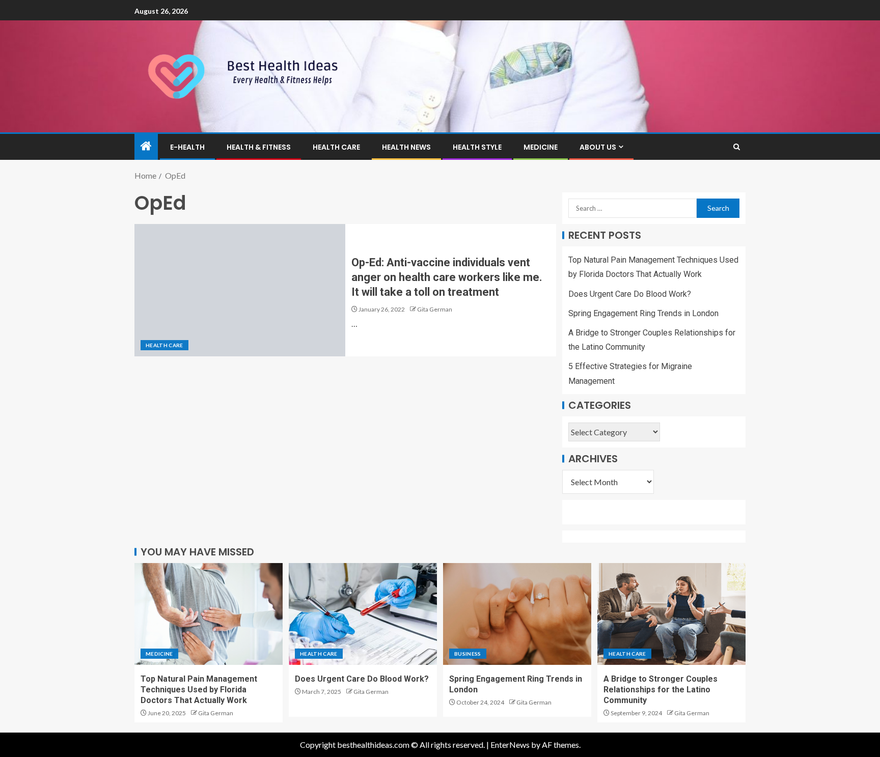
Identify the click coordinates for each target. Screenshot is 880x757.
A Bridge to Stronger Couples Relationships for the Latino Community (660, 690)
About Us (598, 147)
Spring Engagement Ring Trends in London (643, 313)
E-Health (187, 147)
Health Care (336, 147)
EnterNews (510, 744)
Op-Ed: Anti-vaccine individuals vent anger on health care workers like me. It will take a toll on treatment (446, 277)
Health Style (477, 147)
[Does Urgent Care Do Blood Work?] (363, 614)
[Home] (146, 146)
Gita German (434, 309)
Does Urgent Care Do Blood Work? (629, 294)
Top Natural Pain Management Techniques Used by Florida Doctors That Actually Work (199, 690)
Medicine (541, 147)
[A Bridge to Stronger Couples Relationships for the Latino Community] (671, 614)
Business (467, 654)
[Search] (736, 147)
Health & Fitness (259, 147)
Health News (406, 147)
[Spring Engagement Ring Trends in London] (517, 614)
